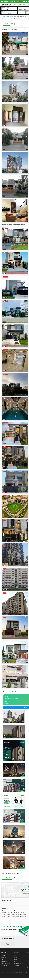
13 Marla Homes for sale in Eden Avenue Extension (14, 916)
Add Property (17, 965)
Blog (15, 955)
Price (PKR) (4, 11)
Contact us (3, 957)
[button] (4, 9)
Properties (6, 1)
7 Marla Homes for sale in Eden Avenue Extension (13, 910)
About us (3, 955)
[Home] (2, 1)
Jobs (2, 959)
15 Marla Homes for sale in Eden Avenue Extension (14, 918)
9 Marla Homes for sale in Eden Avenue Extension (13, 912)
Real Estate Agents (18, 963)
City (8, 7)
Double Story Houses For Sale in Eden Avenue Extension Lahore (14, 903)
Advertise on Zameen (6, 963)
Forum (15, 959)
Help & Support (4, 961)
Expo (15, 961)
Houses (13, 23)
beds (19, 11)
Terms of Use (4, 965)
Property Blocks (14, 1)
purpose (3, 7)
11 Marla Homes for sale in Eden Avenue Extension (14, 914)
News (15, 957)
